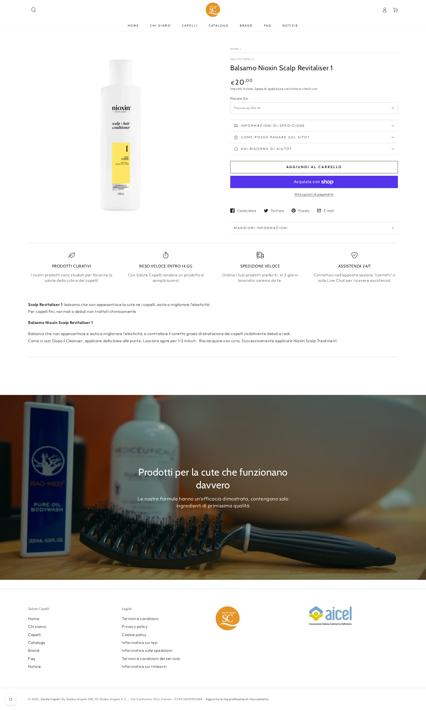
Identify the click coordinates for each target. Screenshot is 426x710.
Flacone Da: (239, 98)
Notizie (34, 666)
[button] (33, 9)
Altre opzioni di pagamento (314, 194)
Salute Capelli (242, 59)
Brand (33, 650)
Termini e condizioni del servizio (151, 658)
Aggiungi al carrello (314, 167)
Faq (31, 658)
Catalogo (36, 642)
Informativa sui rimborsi (144, 666)
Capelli (34, 634)
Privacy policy (134, 626)
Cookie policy (134, 634)
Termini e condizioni (140, 618)
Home (234, 49)
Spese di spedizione (269, 88)
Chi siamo (37, 626)
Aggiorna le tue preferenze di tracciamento (237, 699)
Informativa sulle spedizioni (147, 650)
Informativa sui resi (140, 642)
